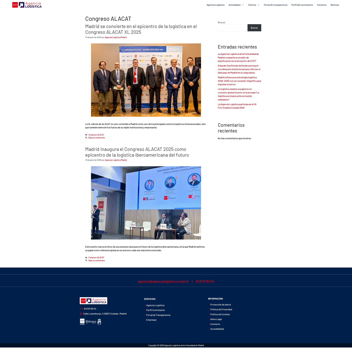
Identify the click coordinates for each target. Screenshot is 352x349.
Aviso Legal (216, 319)
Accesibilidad (217, 328)
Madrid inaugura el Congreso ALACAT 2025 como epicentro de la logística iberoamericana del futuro (137, 152)
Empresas (151, 319)
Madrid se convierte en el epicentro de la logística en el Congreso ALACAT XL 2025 (141, 29)
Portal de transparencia (275, 4)
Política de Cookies (220, 314)
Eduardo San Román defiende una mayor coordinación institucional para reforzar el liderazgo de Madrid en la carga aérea (239, 69)
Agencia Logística (216, 4)
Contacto (322, 4)
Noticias (335, 4)
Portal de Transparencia (158, 315)
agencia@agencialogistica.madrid (163, 281)
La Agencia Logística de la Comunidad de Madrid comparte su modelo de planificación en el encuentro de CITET (238, 57)
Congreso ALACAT (96, 135)
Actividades (234, 4)
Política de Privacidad (221, 309)
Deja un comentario (96, 137)
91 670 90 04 (205, 281)
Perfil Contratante (155, 310)
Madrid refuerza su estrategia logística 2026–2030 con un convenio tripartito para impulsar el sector (239, 81)
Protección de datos (220, 304)
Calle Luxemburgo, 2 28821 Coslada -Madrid (105, 313)
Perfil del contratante (302, 4)
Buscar (221, 22)
